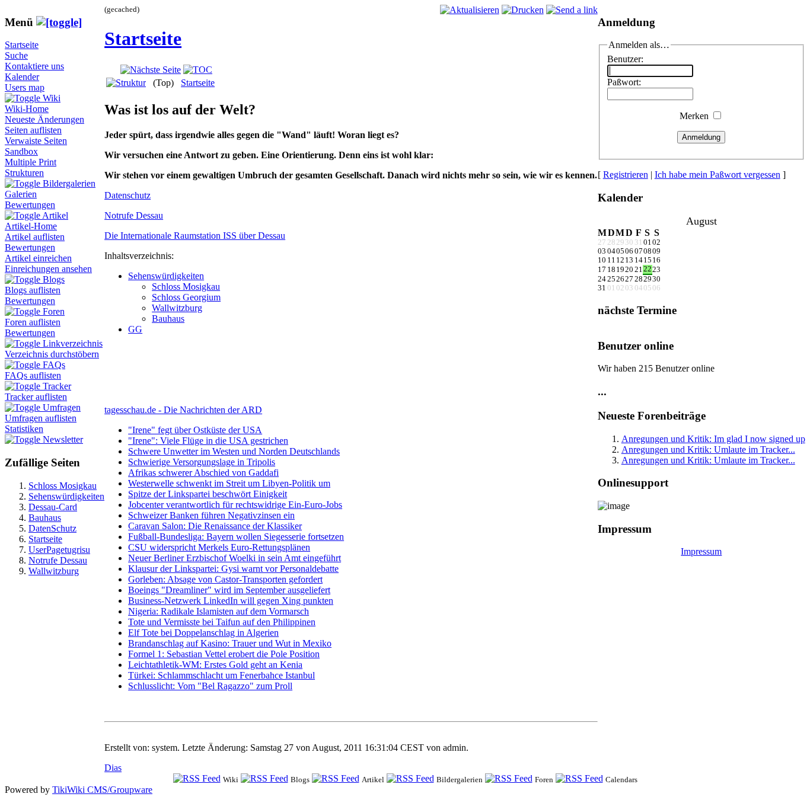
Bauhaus (44, 518)
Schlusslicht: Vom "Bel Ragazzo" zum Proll (210, 686)
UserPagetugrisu (59, 550)
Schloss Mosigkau (62, 486)
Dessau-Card (52, 507)
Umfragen (62, 407)
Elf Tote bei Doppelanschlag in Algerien (203, 633)
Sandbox (21, 151)
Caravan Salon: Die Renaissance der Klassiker (215, 526)
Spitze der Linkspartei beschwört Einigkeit (207, 494)
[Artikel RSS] (335, 779)
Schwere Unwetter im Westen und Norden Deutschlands (234, 451)
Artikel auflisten (35, 237)
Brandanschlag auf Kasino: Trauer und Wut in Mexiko (229, 643)
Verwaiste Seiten (36, 141)
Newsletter (63, 439)
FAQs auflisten (33, 375)
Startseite (22, 45)
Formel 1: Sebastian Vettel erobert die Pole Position (224, 654)
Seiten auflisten (33, 130)
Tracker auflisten (36, 397)
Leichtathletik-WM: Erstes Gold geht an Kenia (215, 665)
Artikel (55, 215)
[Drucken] (523, 10)
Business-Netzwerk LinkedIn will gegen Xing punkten (230, 601)
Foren (54, 311)
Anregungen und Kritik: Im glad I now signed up (713, 439)
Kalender (22, 77)
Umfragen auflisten (40, 418)
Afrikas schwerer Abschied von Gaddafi (203, 473)
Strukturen (24, 173)
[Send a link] (572, 10)
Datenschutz (127, 195)
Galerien (21, 194)
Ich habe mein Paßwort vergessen (717, 174)
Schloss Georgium (186, 297)
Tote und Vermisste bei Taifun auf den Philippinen (221, 622)
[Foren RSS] (508, 779)
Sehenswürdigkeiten (66, 496)
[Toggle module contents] (59, 22)
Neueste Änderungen (44, 119)
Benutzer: (625, 59)
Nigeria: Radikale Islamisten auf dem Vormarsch (218, 611)
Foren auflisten (32, 322)
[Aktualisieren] (469, 10)
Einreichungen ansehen (48, 269)
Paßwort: (624, 82)
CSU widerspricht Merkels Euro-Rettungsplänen (219, 547)
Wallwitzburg (53, 571)
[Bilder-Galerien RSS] (410, 779)
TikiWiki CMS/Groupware (102, 790)
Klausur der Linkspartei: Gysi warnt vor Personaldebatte (233, 569)
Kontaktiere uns (34, 66)
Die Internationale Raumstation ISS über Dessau (194, 236)
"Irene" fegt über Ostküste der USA (195, 430)
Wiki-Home (27, 109)
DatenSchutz (52, 528)
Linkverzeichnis (73, 343)
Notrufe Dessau (57, 560)
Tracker (57, 386)
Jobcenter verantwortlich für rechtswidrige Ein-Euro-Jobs (235, 505)
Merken (694, 116)
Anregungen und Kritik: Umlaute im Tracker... (708, 449)
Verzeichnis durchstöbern (52, 354)
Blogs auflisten (32, 290)
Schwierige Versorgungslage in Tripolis (201, 462)
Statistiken (24, 429)
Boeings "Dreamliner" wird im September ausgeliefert (229, 590)
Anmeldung (701, 137)
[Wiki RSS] (197, 779)
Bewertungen (30, 205)
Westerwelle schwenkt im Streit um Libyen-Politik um (229, 483)
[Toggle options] (24, 98)
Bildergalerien (69, 183)
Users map (24, 87)
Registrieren (625, 174)
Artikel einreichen (38, 258)
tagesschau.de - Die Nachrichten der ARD (183, 410)
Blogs (54, 279)
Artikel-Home (31, 226)
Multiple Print (30, 162)
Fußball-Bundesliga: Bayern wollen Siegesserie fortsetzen (236, 537)
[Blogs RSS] (264, 779)
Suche (16, 55)
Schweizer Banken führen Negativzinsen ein (211, 515)
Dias (113, 768)
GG (135, 329)
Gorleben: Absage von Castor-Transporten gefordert (225, 579)
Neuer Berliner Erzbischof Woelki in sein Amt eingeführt (234, 558)
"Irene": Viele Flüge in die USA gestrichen (208, 441)
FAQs (54, 365)
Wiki (51, 98)
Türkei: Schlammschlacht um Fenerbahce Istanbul (221, 675)
